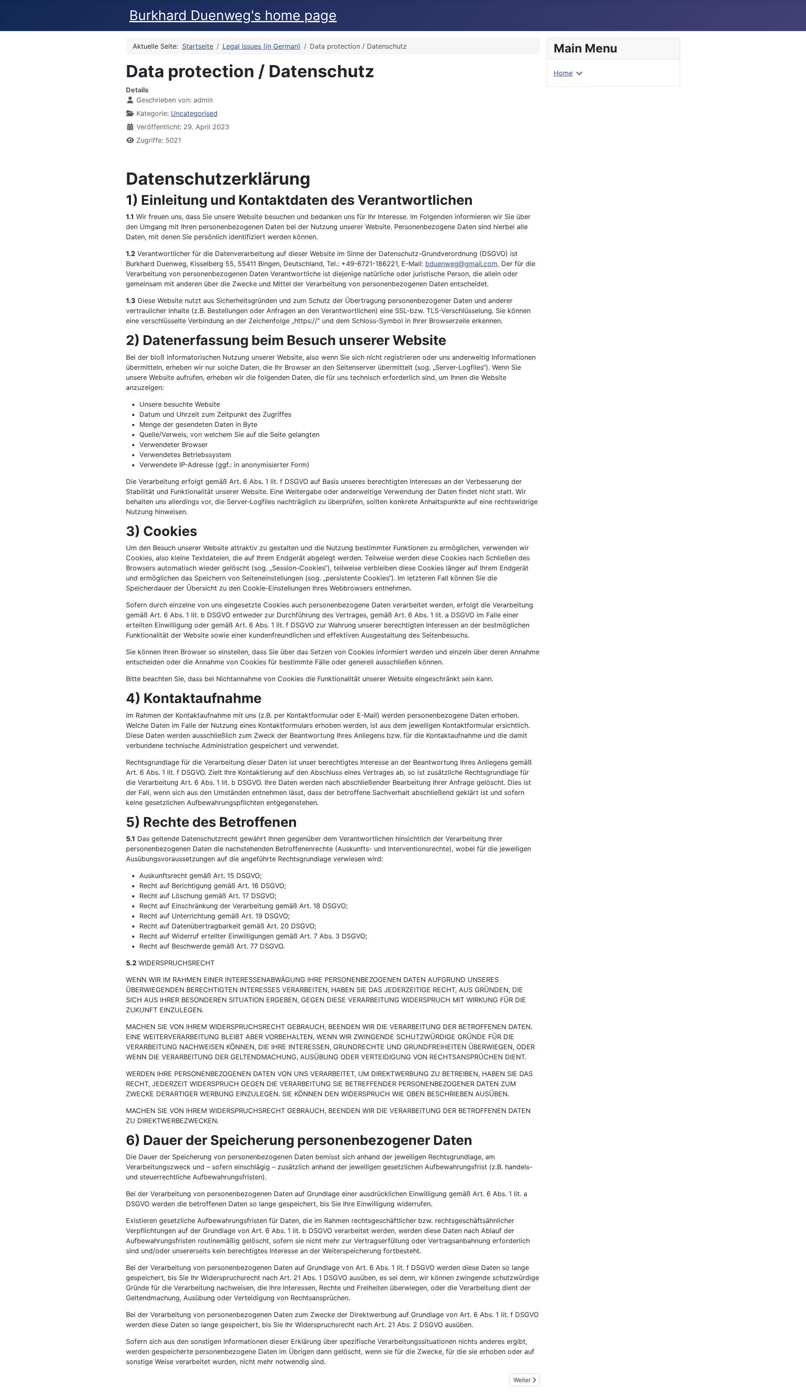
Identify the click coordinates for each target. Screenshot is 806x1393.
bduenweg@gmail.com (461, 263)
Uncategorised (194, 113)
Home (563, 73)
